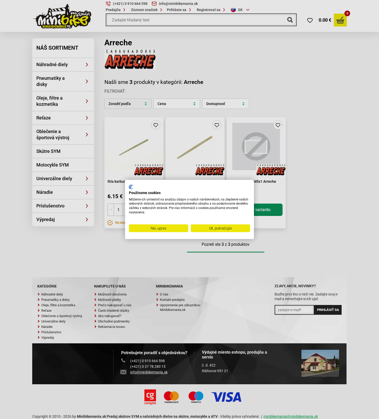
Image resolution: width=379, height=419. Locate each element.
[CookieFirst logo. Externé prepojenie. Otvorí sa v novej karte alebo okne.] (131, 187)
